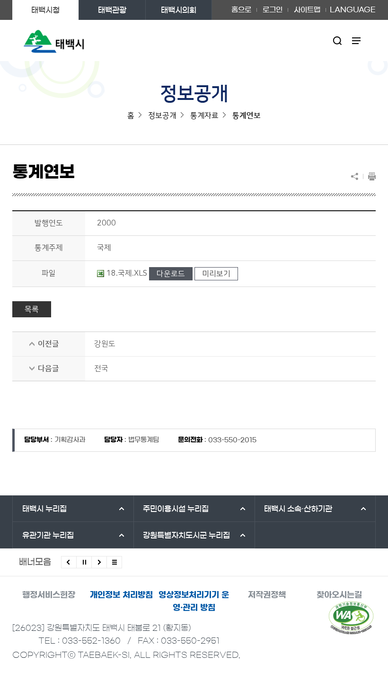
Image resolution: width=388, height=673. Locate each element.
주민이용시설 (176, 508)
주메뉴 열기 (356, 40)
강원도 (104, 344)
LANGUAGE (353, 6)
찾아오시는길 (339, 595)
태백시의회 (178, 10)
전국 (101, 368)
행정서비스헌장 (48, 595)
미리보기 (216, 273)
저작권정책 (267, 595)
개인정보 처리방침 (121, 595)
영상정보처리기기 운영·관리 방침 (194, 601)
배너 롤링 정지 (84, 562)
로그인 (272, 9)
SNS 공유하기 (357, 176)
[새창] (351, 617)
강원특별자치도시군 (186, 535)
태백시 (44, 508)
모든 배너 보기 (114, 562)
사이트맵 (307, 9)
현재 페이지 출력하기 (369, 176)
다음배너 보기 (99, 562)
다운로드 (171, 273)
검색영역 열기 (337, 40)
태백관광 (112, 10)
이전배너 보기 (69, 562)
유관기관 (48, 535)
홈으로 (241, 9)
